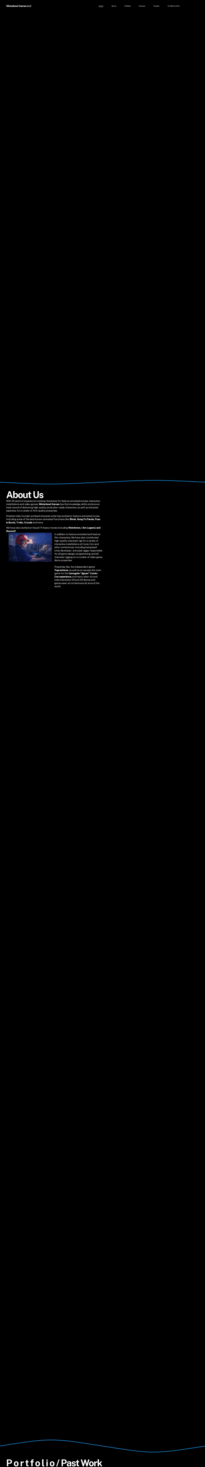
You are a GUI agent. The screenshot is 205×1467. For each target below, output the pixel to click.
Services (142, 6)
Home (101, 6)
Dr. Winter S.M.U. (174, 6)
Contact (156, 6)
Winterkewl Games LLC (18, 6)
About (114, 6)
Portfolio (127, 6)
